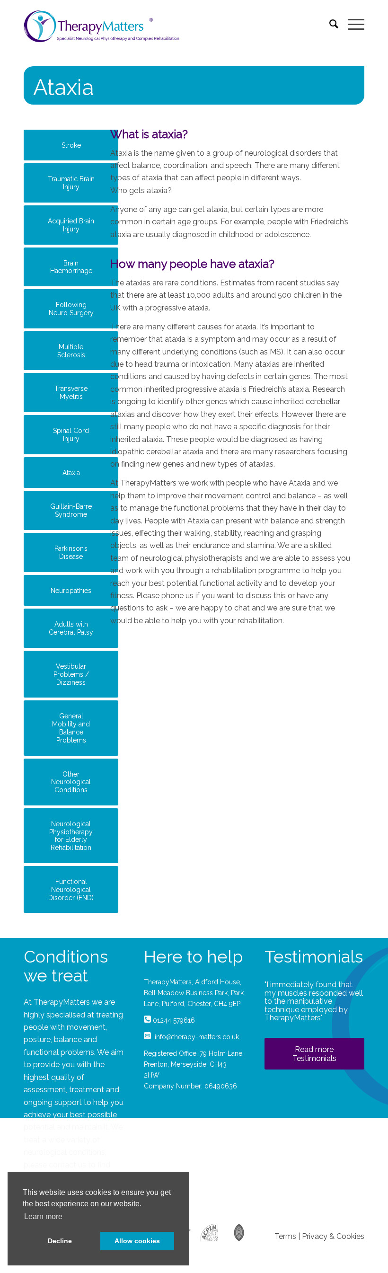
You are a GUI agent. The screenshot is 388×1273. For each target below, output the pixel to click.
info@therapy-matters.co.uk (197, 1037)
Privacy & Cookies (333, 1236)
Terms (285, 1236)
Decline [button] (60, 1241)
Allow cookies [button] (137, 1241)
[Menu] (351, 23)
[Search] (329, 23)
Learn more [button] (43, 1216)
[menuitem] (329, 23)
